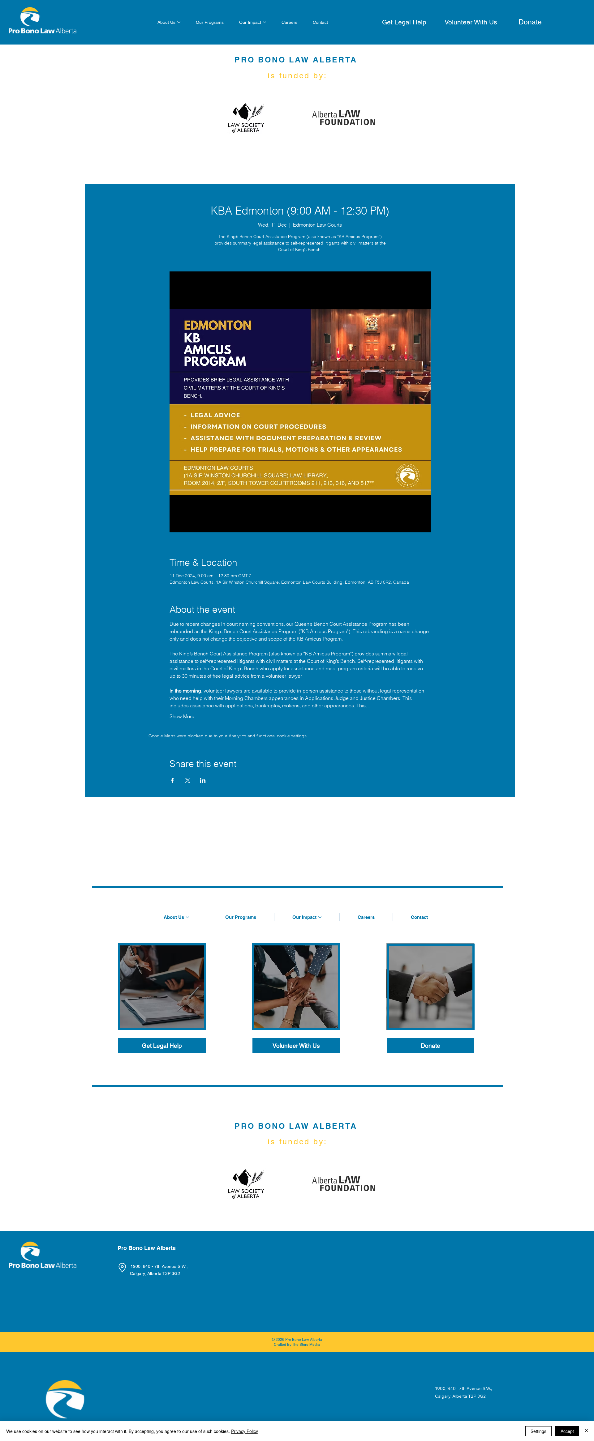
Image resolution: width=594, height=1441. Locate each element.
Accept (567, 1431)
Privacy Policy (244, 1431)
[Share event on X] (188, 780)
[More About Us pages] (178, 22)
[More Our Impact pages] (264, 22)
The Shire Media (306, 1344)
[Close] (586, 1431)
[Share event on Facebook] (172, 780)
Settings (538, 1431)
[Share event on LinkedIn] (203, 780)
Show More (182, 716)
